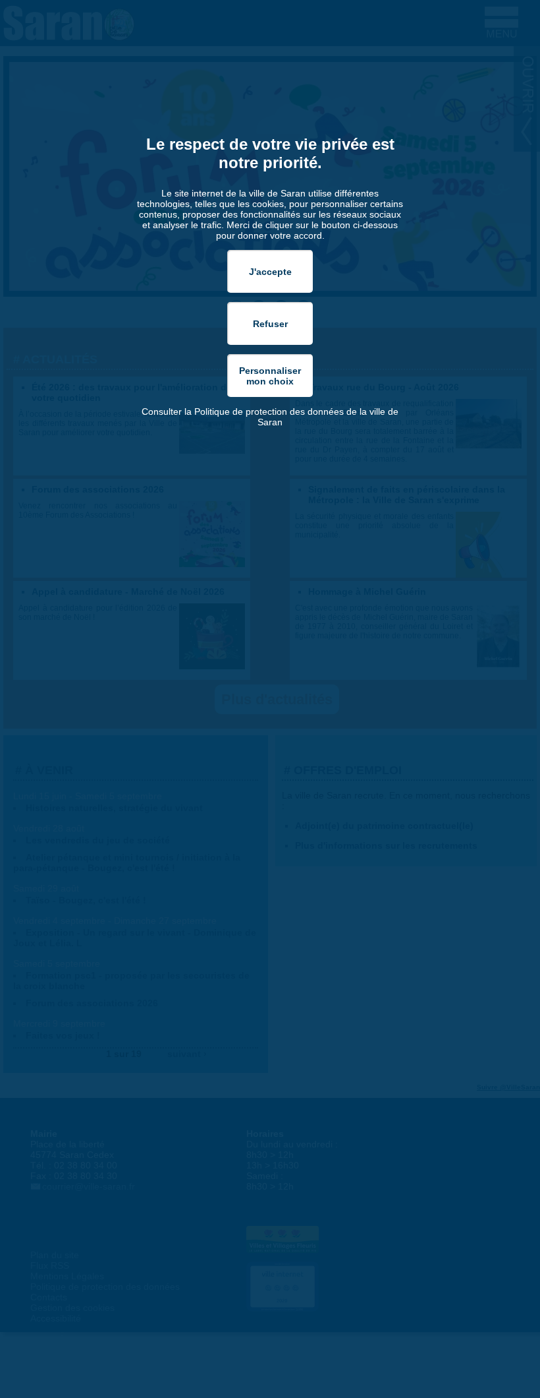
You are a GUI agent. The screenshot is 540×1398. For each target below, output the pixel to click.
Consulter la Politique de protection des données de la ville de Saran (270, 416)
